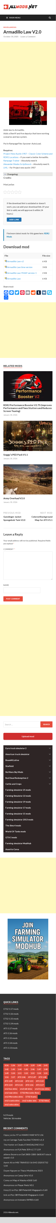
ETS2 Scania (31, 1097)
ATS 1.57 (40, 1085)
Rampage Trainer (11, 160)
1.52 (26, 1073)
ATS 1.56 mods (10, 1033)
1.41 (45, 1065)
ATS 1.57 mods (10, 1028)
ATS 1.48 (42, 1077)
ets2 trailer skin (29, 1101)
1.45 (26, 1069)
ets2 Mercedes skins (14, 1097)
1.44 (19, 1069)
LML (5, 167)
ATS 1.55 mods (10, 1038)
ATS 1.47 (32, 1077)
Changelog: (12, 174)
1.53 (32, 1073)
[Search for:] (27, 724)
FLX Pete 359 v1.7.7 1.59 (29, 1149)
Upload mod (28, 736)
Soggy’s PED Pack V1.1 (15, 454)
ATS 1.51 (29, 1081)
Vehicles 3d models (12, 1118)
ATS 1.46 (21, 1077)
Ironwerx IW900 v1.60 (28, 1199)
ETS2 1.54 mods (11, 1023)
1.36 (13, 1065)
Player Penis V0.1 (26, 1185)
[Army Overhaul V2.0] (27, 495)
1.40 (39, 1065)
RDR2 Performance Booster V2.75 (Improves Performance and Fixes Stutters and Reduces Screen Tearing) (27, 408)
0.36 (6, 1065)
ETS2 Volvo (44, 1101)
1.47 (39, 1069)
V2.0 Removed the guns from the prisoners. (22, 174)
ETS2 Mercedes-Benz (29, 1093)
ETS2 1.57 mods (11, 1009)
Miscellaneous (9, 27)
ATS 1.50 (19, 1081)
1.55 (45, 1073)
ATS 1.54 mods (10, 1043)
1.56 (6, 1077)
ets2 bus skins (11, 1089)
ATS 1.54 (8, 1085)
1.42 (6, 1069)
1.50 (13, 1073)
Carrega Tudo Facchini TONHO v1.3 (27, 1139)
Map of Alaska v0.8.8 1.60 (25, 1180)
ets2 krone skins (42, 1089)
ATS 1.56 (29, 1085)
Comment (9, 549)
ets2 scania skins (12, 1101)
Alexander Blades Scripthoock (17, 164)
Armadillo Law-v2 (15, 261)
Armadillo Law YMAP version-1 (22, 273)
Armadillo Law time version (19, 267)
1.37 (19, 1065)
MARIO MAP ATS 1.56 (32, 1135)
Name (6, 585)
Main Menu (14, 17)
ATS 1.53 (40, 1081)
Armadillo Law (14, 278)
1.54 (39, 1073)
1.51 (19, 1073)
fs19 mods (8, 1115)
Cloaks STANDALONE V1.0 (30, 1144)
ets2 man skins (11, 1093)
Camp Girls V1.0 (25, 1175)
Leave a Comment (28, 37)
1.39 (32, 1065)
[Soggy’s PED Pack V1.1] (27, 451)
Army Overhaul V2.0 (14, 498)
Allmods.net (13, 1212)
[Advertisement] (28, 69)
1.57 (13, 1077)
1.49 (6, 1073)
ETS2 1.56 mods (11, 1013)
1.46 (32, 1069)
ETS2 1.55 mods (11, 1018)
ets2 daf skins (26, 1089)
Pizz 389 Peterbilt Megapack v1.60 (30, 1190)
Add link (14, 219)
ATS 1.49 (8, 1081)
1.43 (13, 1069)
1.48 (45, 1069)
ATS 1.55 (19, 1085)
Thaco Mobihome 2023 (31, 1170)
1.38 (26, 1065)
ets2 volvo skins (12, 1104)
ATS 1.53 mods (10, 1047)
